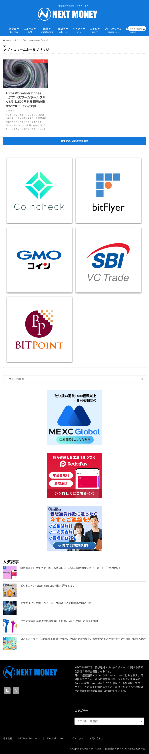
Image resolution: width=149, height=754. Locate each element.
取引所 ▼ (63, 30)
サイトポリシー (55, 738)
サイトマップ (76, 738)
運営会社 (7, 738)
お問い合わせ (96, 738)
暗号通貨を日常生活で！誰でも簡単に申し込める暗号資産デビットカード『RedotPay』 (70, 568)
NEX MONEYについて (29, 738)
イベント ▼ (79, 30)
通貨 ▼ (47, 30)
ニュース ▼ (30, 30)
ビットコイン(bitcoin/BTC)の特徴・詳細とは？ (47, 585)
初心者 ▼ (14, 30)
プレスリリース (113, 30)
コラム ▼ (95, 30)
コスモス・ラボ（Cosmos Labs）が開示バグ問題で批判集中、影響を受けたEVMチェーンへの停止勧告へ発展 (83, 638)
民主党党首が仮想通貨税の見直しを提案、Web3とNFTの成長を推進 (59, 621)
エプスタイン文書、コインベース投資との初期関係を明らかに (55, 603)
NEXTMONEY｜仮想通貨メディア (106, 748)
